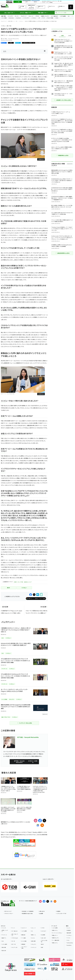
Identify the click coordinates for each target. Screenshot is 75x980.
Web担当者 (44, 1)
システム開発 (63, 16)
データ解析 (24, 938)
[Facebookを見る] (44, 901)
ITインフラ (10, 16)
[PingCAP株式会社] (9, 887)
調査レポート (54, 935)
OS (68, 16)
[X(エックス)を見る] (47, 901)
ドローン (47, 2)
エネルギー (44, 2)
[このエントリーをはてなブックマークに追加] (37, 594)
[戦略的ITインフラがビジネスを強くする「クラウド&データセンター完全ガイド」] (29, 960)
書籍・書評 (69, 932)
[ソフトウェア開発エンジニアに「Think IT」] (42, 960)
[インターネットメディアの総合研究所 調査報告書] (67, 960)
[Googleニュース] (38, 825)
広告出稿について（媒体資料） (28, 911)
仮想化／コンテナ (45, 16)
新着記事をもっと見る (63, 155)
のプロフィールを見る (25, 761)
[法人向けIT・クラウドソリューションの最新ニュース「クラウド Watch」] (29, 965)
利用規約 (58, 911)
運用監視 (23, 944)
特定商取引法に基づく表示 (27, 913)
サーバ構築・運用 (55, 940)
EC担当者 (48, 1)
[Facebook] (40, 820)
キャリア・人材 (14, 947)
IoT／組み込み (54, 16)
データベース (4, 934)
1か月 (69, 35)
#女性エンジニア (28, 582)
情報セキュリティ (55, 937)
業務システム (54, 930)
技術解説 (69, 930)
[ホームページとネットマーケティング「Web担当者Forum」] (54, 960)
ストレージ (31, 16)
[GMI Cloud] (29, 887)
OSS (3, 941)
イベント (68, 937)
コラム (68, 940)
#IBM (15, 582)
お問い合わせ (42, 911)
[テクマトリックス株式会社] (50, 886)
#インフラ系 (20, 582)
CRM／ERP (43, 938)
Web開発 (43, 934)
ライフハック (33, 947)
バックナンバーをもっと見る (25, 723)
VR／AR (13, 941)
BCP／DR (14, 944)
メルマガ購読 (22, 7)
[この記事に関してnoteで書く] (41, 594)
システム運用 (4, 944)
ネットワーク (23, 16)
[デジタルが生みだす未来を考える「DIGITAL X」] (42, 969)
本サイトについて (8, 911)
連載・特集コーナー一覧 (12, 21)
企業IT (26, 1)
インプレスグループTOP (61, 913)
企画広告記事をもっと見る (63, 253)
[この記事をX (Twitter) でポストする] (34, 594)
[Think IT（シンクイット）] (8, 905)
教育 (42, 947)
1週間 (62, 35)
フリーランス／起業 (24, 947)
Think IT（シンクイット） (8, 5)
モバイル (33, 938)
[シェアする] (30, 594)
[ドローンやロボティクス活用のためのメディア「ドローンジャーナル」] (54, 969)
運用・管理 (33, 941)
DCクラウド (55, 1)
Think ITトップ (3, 21)
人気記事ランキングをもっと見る (63, 100)
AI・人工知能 (24, 941)
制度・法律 (4, 950)
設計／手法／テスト (15, 935)
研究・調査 (59, 1)
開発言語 (23, 934)
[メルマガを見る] (40, 901)
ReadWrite (69, 945)
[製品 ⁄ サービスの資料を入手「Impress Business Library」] (29, 969)
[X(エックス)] (44, 820)
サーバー (17, 16)
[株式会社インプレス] (10, 967)
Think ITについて (51, 7)
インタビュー (21, 21)
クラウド (37, 16)
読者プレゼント (40, 7)
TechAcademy (70, 942)
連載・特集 (3, 16)
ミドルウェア (43, 931)
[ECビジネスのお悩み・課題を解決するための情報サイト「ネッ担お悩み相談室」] (29, 974)
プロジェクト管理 (44, 941)
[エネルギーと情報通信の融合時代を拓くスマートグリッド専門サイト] (54, 965)
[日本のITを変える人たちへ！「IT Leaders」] (42, 965)
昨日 (55, 35)
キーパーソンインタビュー (57, 932)
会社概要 (41, 913)
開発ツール (33, 934)
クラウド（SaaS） (15, 938)
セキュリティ (33, 944)
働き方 (42, 944)
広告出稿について (61, 7)
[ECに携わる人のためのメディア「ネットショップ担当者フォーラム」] (67, 965)
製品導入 (35, 1)
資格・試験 (4, 947)
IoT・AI (51, 1)
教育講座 (51, 2)
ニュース (68, 927)
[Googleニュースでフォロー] (51, 901)
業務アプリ (4, 938)
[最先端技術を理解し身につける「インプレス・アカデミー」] (67, 969)
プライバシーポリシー (9, 913)
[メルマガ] (35, 820)
